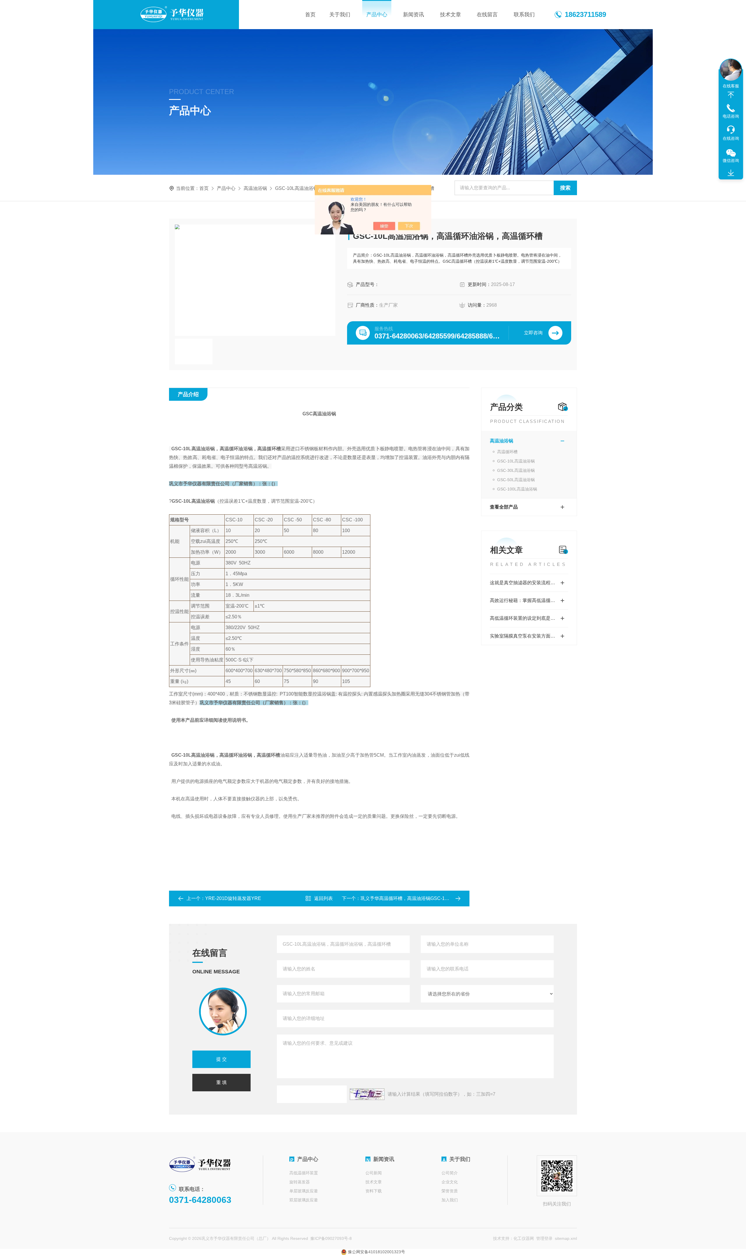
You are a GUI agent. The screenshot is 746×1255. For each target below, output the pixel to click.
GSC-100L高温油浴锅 (517, 489)
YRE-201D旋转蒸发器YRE (233, 898)
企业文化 (449, 1182)
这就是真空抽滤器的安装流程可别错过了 (529, 582)
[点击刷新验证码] (367, 1094)
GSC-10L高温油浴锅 (296, 188)
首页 (310, 14)
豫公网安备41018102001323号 (376, 1251)
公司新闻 (373, 1173)
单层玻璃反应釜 (303, 1191)
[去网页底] (731, 173)
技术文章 (450, 14)
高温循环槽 (507, 451)
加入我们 (449, 1200)
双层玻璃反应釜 (303, 1200)
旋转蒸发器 (299, 1182)
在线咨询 (731, 138)
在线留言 (487, 14)
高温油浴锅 (255, 188)
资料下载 (373, 1191)
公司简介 (449, 1173)
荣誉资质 (449, 1191)
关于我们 (339, 14)
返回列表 (323, 898)
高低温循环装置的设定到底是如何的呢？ (529, 618)
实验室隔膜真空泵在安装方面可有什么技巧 (529, 635)
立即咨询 (533, 332)
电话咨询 (731, 116)
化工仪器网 (523, 1238)
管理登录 (544, 1238)
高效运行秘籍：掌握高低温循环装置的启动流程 (529, 600)
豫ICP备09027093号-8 (331, 1238)
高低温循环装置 (303, 1173)
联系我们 (524, 14)
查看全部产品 (504, 506)
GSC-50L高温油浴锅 (516, 479)
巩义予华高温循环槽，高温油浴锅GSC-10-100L (409, 898)
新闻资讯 (413, 14)
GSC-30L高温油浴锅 (516, 470)
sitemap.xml (566, 1238)
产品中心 (376, 14)
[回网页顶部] (731, 95)
